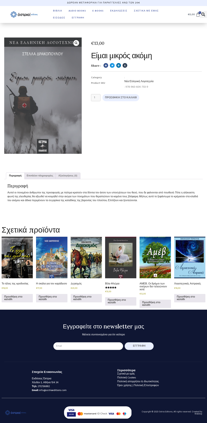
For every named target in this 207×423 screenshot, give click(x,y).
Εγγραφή (78, 18)
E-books (98, 11)
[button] (203, 14)
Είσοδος (59, 18)
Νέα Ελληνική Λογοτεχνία (138, 81)
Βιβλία (57, 11)
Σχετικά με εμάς (146, 11)
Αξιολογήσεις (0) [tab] (67, 176)
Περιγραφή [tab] (15, 176)
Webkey (198, 413)
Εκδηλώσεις (118, 11)
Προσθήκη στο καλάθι (121, 98)
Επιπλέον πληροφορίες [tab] (40, 176)
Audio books (77, 11)
